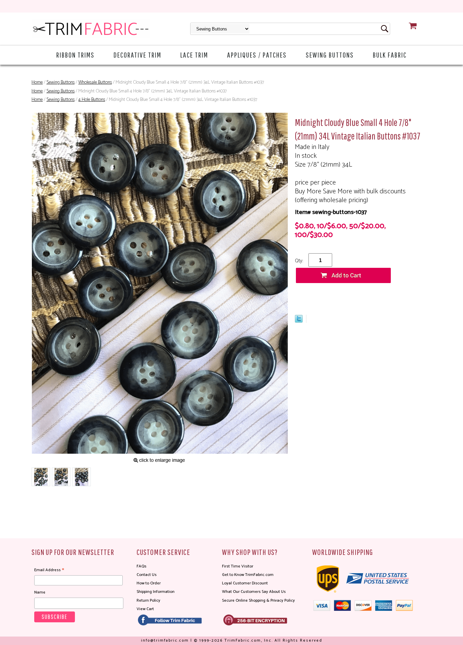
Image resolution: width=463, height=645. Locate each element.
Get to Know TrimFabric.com (248, 575)
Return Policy (148, 600)
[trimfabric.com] (91, 29)
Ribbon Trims (75, 54)
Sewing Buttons (330, 54)
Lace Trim (194, 54)
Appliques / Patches (257, 54)
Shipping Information (156, 591)
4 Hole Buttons (91, 100)
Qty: (299, 261)
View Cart (145, 609)
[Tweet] (299, 321)
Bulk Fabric (390, 54)
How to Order (149, 583)
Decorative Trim (137, 54)
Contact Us (147, 575)
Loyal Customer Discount (245, 583)
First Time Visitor (237, 566)
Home (37, 82)
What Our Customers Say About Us (254, 591)
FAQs (141, 566)
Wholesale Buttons (95, 82)
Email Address (49, 570)
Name (39, 592)
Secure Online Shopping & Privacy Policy (258, 600)
